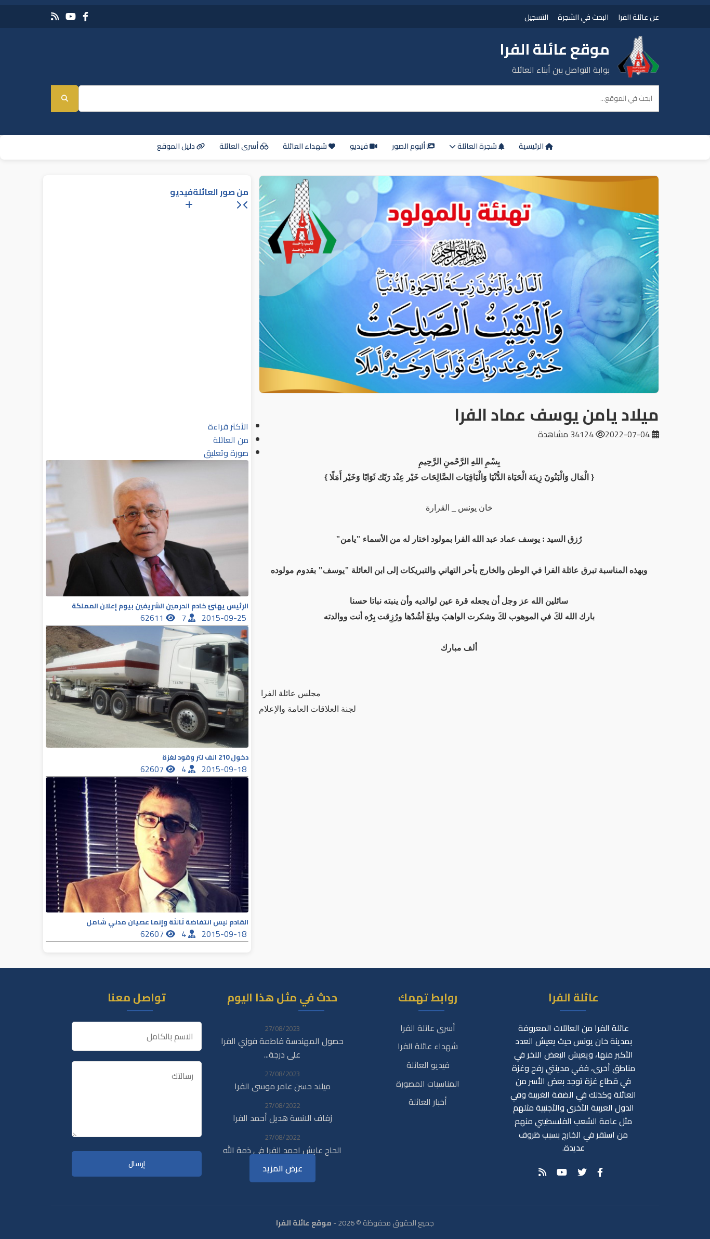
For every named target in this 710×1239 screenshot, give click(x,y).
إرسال (136, 1163)
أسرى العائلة (239, 146)
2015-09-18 (225, 769)
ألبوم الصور (409, 146)
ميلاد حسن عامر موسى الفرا (282, 1086)
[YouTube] (70, 16)
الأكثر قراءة (228, 426)
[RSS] (55, 16)
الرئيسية (532, 146)
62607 (153, 769)
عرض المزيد (282, 1168)
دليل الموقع (176, 146)
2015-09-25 (225, 617)
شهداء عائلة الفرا (428, 1046)
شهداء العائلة (305, 146)
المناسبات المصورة (427, 1083)
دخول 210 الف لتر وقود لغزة (205, 757)
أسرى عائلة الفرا (427, 1028)
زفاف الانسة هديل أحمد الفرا (282, 1118)
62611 (153, 617)
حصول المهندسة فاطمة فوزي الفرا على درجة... (282, 1047)
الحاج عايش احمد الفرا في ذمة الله (282, 1150)
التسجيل (536, 17)
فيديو (360, 146)
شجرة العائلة (477, 146)
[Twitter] (582, 1172)
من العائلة (230, 440)
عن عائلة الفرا (638, 17)
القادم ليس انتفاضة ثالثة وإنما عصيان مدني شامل (167, 922)
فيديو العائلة (428, 1065)
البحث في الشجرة (583, 17)
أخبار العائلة (428, 1102)
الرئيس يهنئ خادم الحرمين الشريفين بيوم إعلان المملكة (160, 605)
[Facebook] (85, 16)
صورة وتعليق (226, 453)
